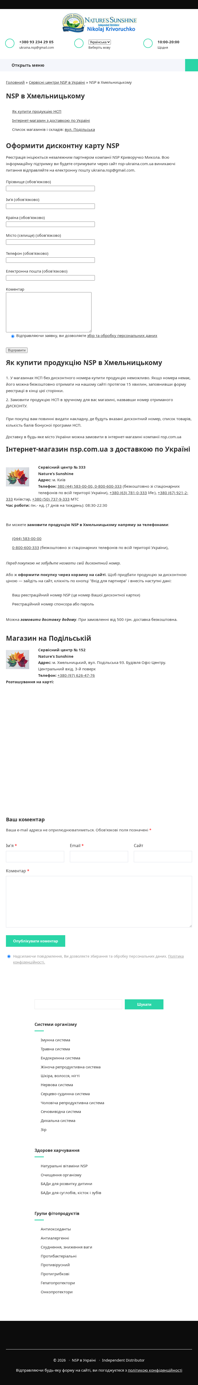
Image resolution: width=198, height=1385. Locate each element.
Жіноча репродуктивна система (71, 1066)
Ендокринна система (60, 1057)
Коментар (15, 289)
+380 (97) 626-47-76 (76, 675)
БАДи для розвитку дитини (66, 1183)
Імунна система (55, 1039)
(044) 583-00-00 (27, 538)
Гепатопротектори (58, 1282)
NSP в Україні (99, 23)
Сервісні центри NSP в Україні (57, 82)
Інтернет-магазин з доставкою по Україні (51, 120)
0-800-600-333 (108, 486)
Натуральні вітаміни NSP (64, 1165)
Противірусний (55, 1264)
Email (77, 845)
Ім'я (11, 845)
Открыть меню (27, 65)
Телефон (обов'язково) (27, 253)
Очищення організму (61, 1174)
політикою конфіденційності (155, 1370)
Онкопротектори (57, 1291)
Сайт (138, 845)
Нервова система (57, 1084)
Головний (15, 82)
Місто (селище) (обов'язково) (33, 235)
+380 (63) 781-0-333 (128, 492)
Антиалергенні (55, 1237)
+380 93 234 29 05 (36, 41)
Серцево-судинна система (65, 1093)
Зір (43, 1129)
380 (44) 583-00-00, (76, 486)
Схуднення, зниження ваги (66, 1246)
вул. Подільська (80, 129)
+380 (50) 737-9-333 (51, 499)
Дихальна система (58, 1120)
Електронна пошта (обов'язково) (37, 271)
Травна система (55, 1048)
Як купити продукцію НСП (36, 111)
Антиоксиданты (56, 1228)
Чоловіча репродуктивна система (72, 1102)
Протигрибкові (55, 1273)
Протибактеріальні (59, 1256)
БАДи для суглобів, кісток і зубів (71, 1192)
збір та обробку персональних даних (122, 335)
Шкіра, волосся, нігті (60, 1075)
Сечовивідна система (61, 1111)
